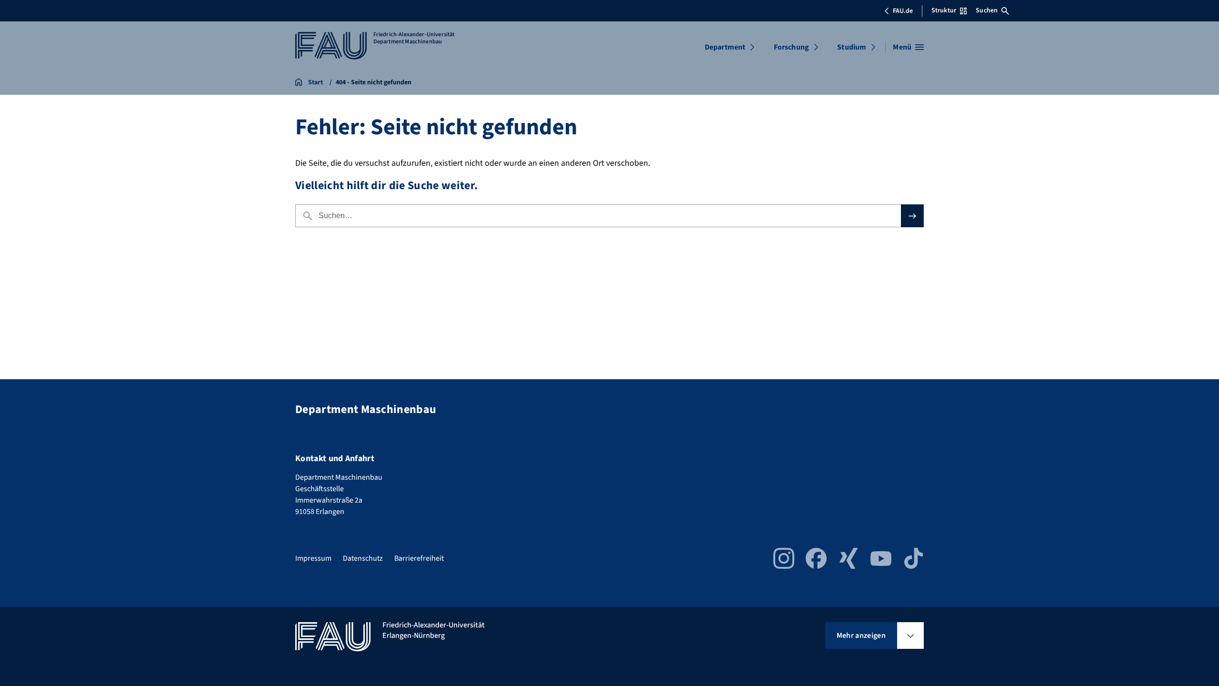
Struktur (943, 10)
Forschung (791, 47)
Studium (851, 47)
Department (725, 47)
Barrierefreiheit (419, 558)
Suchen (987, 10)
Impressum (313, 558)
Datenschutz (363, 558)
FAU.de (903, 11)
